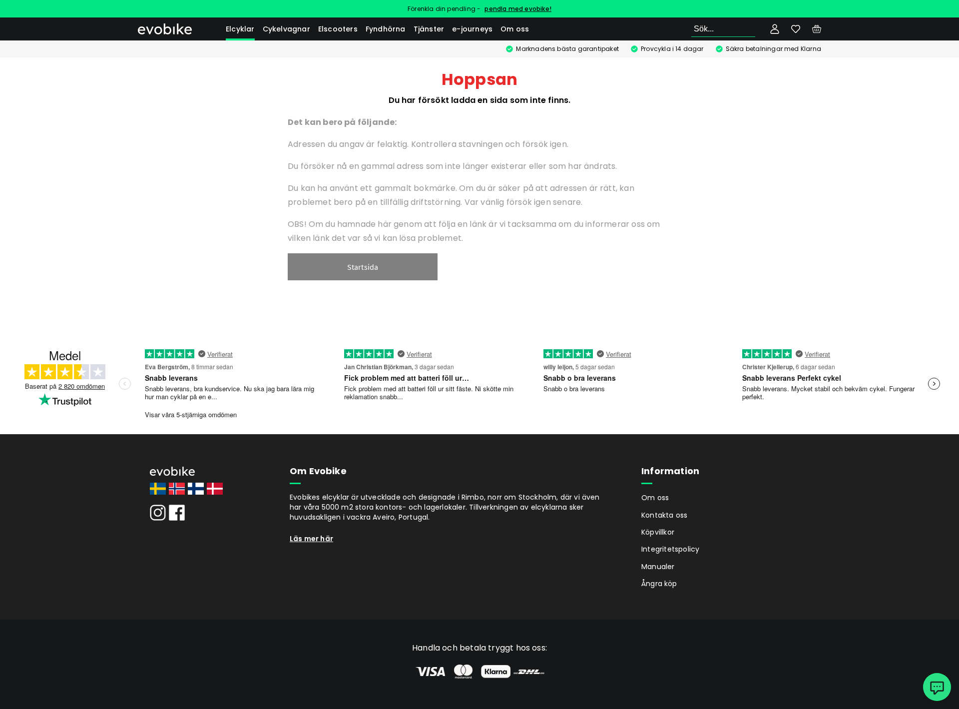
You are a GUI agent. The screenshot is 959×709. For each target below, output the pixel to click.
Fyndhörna (386, 29)
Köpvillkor (657, 532)
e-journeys (472, 29)
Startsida (363, 267)
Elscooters (338, 29)
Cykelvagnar (286, 29)
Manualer (658, 567)
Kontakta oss (664, 515)
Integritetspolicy (670, 549)
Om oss (514, 29)
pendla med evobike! (517, 8)
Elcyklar (240, 29)
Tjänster (429, 29)
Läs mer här (311, 539)
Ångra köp (659, 584)
